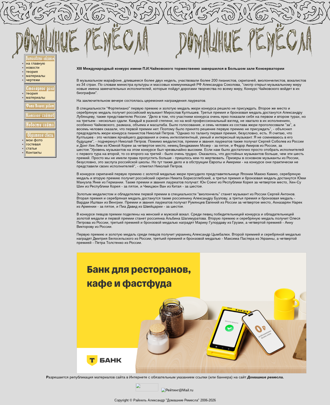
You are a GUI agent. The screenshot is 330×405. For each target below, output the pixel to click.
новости (32, 67)
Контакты (34, 152)
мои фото (34, 140)
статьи (31, 148)
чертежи (33, 80)
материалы (35, 76)
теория (32, 71)
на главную (35, 63)
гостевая (33, 144)
